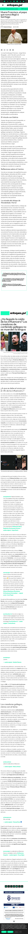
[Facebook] (4, 1)
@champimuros (7, 817)
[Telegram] (17, 1)
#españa (5, 855)
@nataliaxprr (6, 657)
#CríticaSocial (7, 593)
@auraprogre (6, 572)
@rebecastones (7, 762)
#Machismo (10, 591)
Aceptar (4, 931)
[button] (2, 50)
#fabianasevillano (17, 526)
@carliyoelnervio (7, 614)
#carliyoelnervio (13, 621)
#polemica (6, 528)
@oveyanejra (6, 851)
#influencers (20, 853)
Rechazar (10, 931)
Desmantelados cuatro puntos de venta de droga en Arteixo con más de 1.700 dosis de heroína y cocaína (13, 280)
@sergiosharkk (7, 496)
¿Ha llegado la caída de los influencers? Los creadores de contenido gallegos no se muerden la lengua (14, 274)
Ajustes (16, 931)
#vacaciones (12, 528)
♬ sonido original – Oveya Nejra (16, 855)
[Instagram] (10, 1)
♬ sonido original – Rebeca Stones (12, 766)
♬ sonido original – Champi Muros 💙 (12, 822)
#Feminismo (17, 591)
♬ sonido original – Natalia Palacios (12, 662)
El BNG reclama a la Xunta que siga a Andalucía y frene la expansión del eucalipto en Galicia (14, 285)
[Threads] (20, 1)
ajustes (2, 929)
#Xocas (5, 591)
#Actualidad (14, 593)
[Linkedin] (14, 1)
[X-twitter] (7, 1)
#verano (18, 528)
